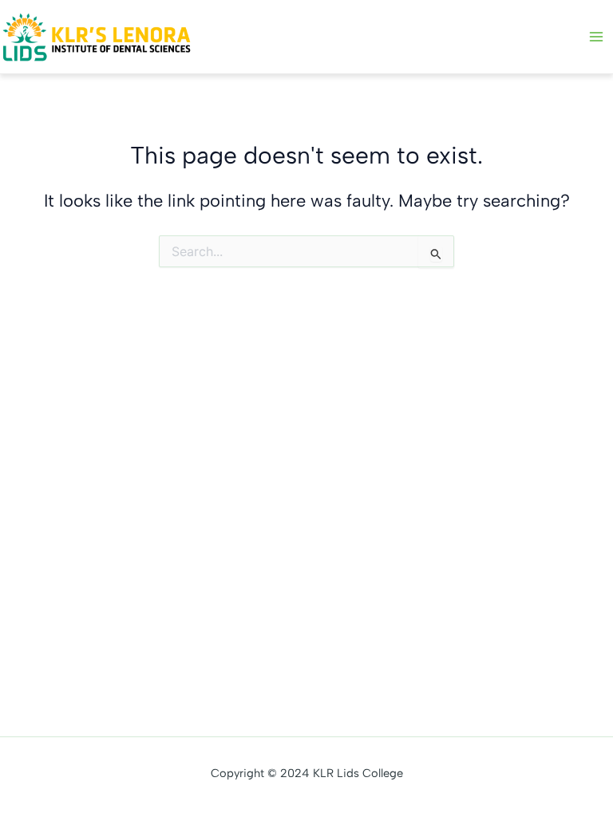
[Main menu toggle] (596, 36)
